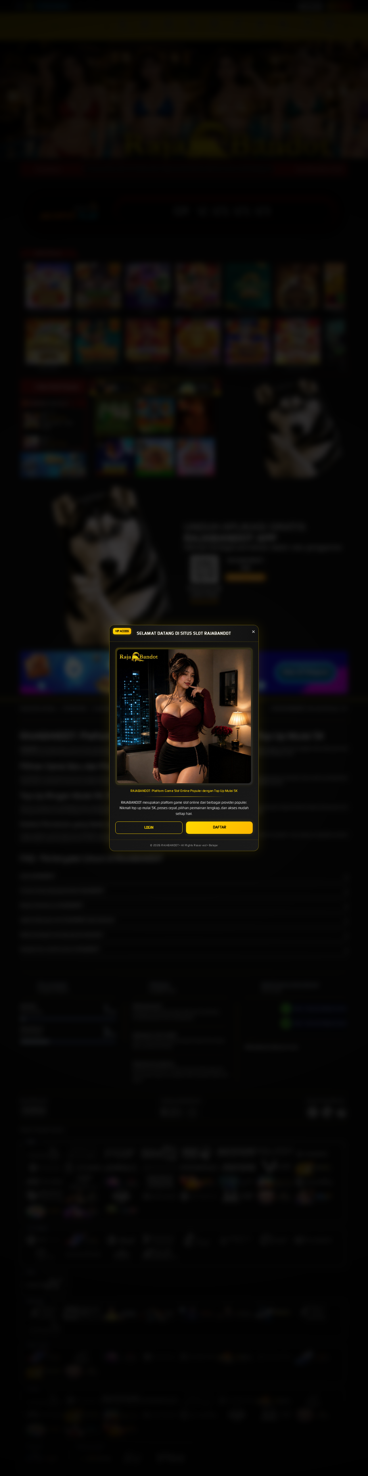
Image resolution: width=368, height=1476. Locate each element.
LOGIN (149, 827)
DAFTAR (219, 827)
